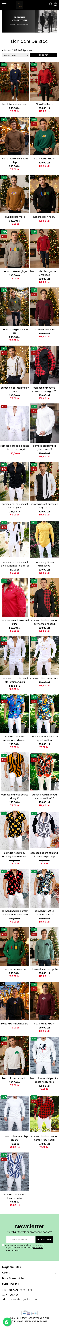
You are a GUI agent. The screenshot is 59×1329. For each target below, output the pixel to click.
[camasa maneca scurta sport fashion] (44, 713)
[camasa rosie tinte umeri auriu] (14, 597)
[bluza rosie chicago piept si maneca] (44, 248)
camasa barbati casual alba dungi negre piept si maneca (15, 564)
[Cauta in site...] (50, 4)
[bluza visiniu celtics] (44, 306)
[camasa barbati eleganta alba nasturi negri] (14, 423)
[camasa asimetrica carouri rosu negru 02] (44, 365)
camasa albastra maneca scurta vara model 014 (14, 738)
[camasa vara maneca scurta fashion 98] (44, 772)
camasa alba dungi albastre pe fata (14, 1196)
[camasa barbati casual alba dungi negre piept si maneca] (14, 539)
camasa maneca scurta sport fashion (44, 738)
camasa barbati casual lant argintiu (15, 505)
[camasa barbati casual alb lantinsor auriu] (14, 655)
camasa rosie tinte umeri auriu (15, 622)
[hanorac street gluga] (14, 248)
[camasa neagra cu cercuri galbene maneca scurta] (14, 830)
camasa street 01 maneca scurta (44, 912)
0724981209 (11, 1295)
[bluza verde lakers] (44, 136)
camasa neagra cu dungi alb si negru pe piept (44, 854)
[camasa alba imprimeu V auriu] (14, 365)
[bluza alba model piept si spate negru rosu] (44, 1055)
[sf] (29, 21)
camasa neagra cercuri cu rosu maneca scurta (15, 912)
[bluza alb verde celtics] (14, 1055)
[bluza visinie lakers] (44, 1001)
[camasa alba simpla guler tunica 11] (44, 423)
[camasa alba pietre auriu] (44, 655)
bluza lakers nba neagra (14, 1023)
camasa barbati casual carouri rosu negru (44, 1138)
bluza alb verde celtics (14, 1078)
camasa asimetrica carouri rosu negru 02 (44, 389)
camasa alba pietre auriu (44, 678)
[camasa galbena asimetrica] (44, 539)
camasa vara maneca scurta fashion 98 (44, 796)
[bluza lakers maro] (14, 194)
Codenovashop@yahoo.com (21, 1299)
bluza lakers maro (15, 217)
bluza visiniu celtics (44, 329)
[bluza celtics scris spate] (44, 946)
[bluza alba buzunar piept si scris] (14, 1113)
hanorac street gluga (15, 271)
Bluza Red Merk (44, 104)
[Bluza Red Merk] (44, 81)
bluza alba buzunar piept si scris (15, 1138)
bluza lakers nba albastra (14, 104)
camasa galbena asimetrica (44, 563)
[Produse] (4, 5)
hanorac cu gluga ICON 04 (15, 331)
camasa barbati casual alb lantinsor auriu (15, 680)
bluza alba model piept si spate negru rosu (44, 1080)
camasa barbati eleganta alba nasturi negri (14, 447)
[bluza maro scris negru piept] (14, 136)
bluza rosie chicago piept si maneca (44, 273)
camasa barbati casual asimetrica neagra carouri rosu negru (44, 622)
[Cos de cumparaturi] (55, 4)
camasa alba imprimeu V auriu (15, 389)
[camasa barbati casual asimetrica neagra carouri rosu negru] (44, 597)
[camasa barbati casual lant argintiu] (14, 481)
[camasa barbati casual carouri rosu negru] (44, 1113)
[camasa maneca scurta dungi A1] (14, 772)
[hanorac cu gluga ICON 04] (14, 306)
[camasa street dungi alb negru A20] (44, 481)
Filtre (44, 55)
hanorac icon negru (44, 217)
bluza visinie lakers (44, 1023)
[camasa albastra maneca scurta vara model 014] (14, 713)
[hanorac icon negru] (44, 194)
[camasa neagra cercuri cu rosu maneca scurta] (14, 888)
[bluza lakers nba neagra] (14, 1001)
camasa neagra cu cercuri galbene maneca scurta (15, 854)
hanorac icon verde (15, 969)
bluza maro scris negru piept (15, 160)
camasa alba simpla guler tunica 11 (44, 447)
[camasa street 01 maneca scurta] (44, 888)
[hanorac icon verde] (14, 946)
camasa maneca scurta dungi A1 (14, 796)
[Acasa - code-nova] (19, 5)
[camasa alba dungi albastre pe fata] (14, 1171)
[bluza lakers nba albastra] (14, 81)
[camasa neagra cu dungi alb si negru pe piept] (44, 830)
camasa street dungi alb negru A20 (44, 505)
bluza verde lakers (44, 158)
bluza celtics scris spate (44, 969)
